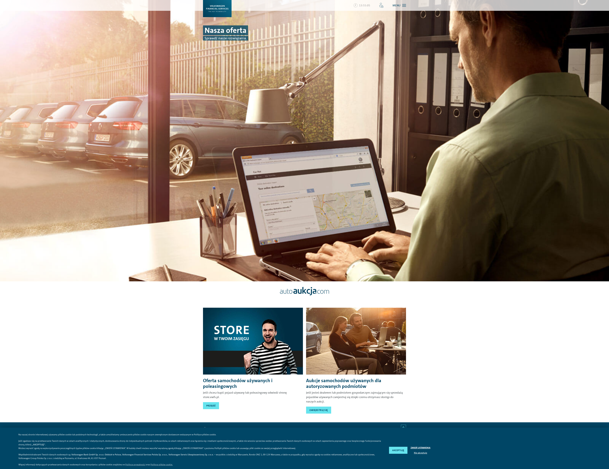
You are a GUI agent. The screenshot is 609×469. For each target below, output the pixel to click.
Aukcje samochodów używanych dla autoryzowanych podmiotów (343, 383)
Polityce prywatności (135, 464)
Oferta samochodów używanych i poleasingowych (237, 383)
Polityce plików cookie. (162, 464)
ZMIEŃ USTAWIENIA (420, 447)
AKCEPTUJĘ (398, 450)
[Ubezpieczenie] (356, 341)
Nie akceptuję (420, 452)
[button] (381, 5)
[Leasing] (253, 341)
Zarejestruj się (318, 410)
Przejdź (211, 405)
